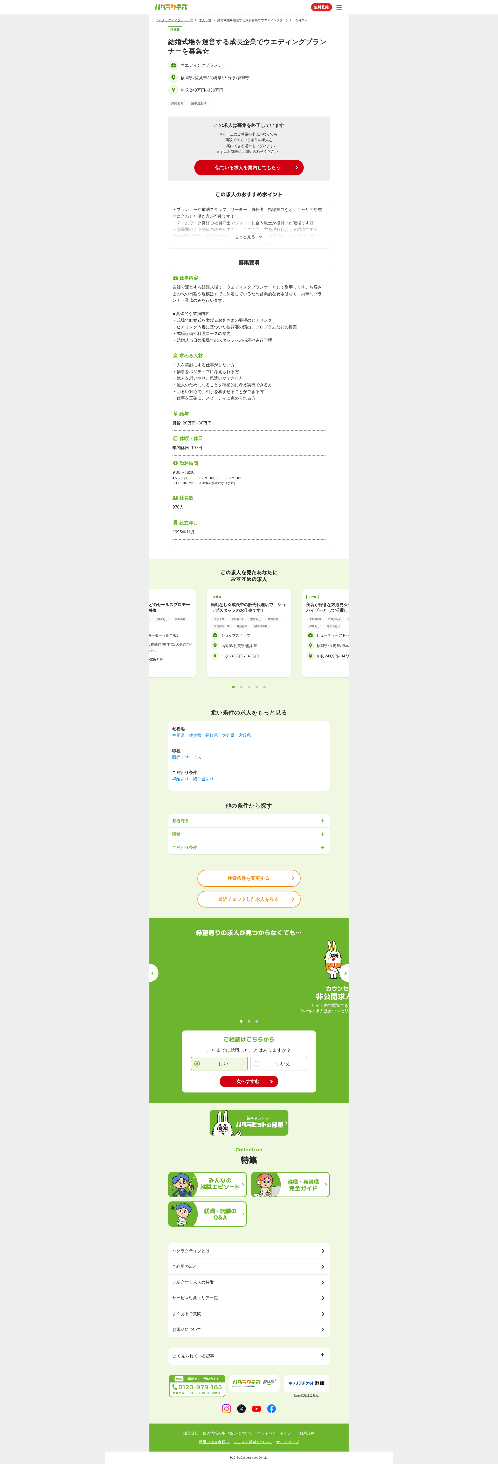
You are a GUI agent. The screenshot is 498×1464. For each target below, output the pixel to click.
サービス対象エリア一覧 (195, 1297)
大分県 (228, 735)
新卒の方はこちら (306, 1395)
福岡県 (178, 735)
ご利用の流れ (184, 1266)
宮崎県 (245, 735)
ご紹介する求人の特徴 (193, 1282)
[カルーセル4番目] (256, 687)
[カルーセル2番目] (241, 687)
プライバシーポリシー (276, 1433)
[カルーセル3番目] (249, 687)
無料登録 (321, 7)
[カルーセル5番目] (264, 687)
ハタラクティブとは (191, 1250)
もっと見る (244, 236)
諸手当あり (203, 778)
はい (223, 1063)
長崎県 (211, 735)
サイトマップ (287, 1442)
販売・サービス (186, 757)
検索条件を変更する (248, 878)
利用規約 (307, 1433)
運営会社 (191, 1433)
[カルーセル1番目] (233, 687)
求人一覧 (205, 20)
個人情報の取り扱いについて (228, 1433)
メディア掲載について (253, 1442)
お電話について (186, 1329)
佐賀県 (195, 735)
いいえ (283, 1063)
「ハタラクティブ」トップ (174, 20)
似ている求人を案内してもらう (248, 167)
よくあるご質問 (186, 1313)
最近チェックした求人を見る (248, 899)
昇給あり (180, 778)
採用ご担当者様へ (214, 1442)
